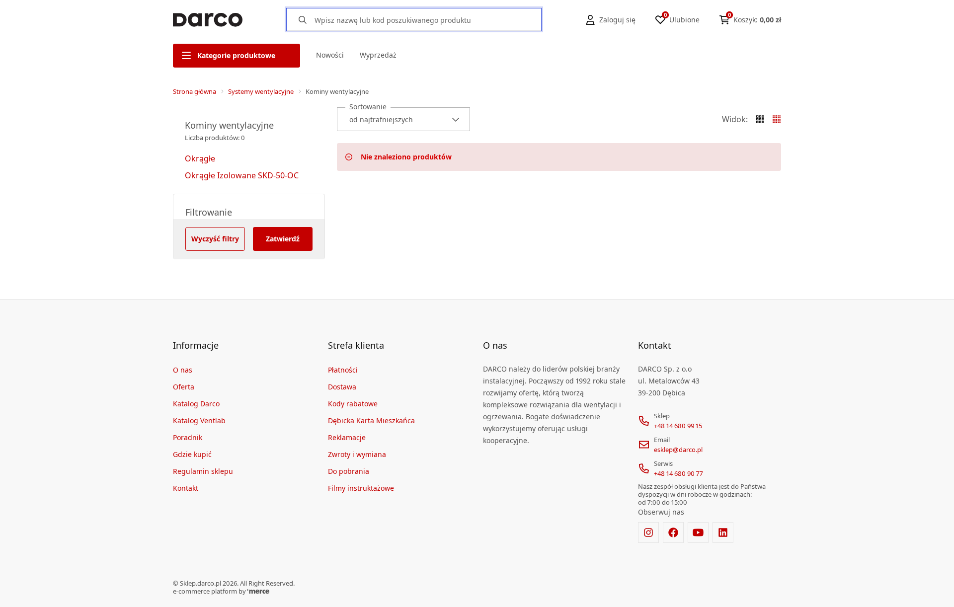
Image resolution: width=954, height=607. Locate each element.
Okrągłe (200, 158)
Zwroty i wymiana (357, 454)
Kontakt (185, 488)
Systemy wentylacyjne (261, 91)
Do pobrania (348, 471)
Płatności (343, 370)
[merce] (258, 591)
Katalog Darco (196, 403)
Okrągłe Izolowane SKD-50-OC (242, 175)
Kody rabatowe (353, 403)
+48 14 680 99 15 (678, 425)
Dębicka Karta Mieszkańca (371, 420)
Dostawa (342, 386)
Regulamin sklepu (203, 471)
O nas (182, 370)
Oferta (183, 386)
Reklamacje (347, 437)
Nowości (330, 55)
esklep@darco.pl (678, 449)
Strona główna (194, 91)
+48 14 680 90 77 (678, 473)
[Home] (207, 20)
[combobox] (403, 119)
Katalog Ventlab (199, 420)
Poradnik (187, 437)
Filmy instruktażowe (361, 488)
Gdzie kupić (192, 454)
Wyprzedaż (378, 55)
